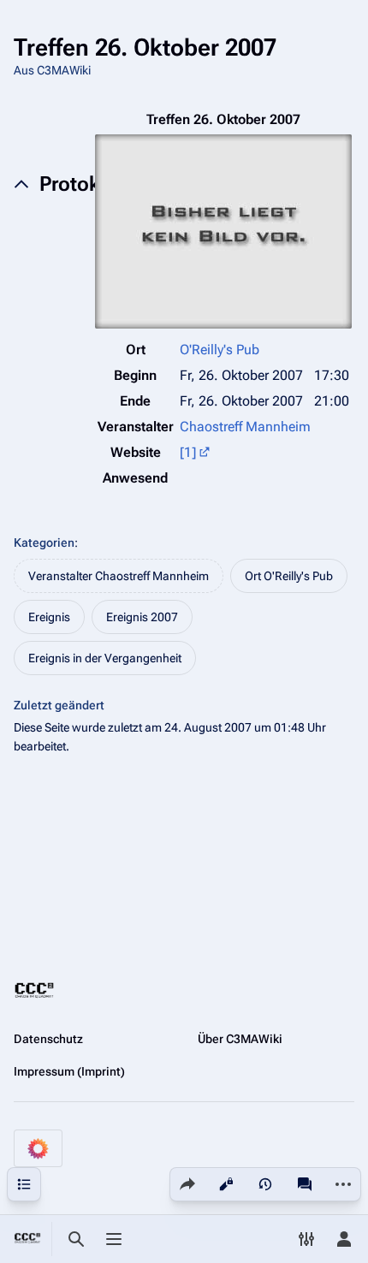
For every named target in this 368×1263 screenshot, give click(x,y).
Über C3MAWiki (240, 1039)
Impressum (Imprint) (69, 1071)
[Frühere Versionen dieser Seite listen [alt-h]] (265, 1184)
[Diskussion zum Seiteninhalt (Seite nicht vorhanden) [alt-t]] (305, 1184)
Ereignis (49, 617)
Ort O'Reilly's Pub (289, 576)
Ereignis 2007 (142, 617)
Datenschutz (48, 1039)
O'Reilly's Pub (219, 349)
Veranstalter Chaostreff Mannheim (118, 576)
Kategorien (44, 542)
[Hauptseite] (27, 1239)
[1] (188, 452)
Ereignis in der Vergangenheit (104, 658)
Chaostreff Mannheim (245, 426)
